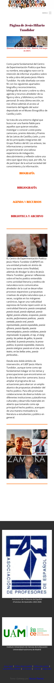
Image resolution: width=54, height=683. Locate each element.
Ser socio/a (26, 668)
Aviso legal (8, 666)
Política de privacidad (23, 666)
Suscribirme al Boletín (12, 668)
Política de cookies (41, 666)
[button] (19, 442)
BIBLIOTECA (19, 216)
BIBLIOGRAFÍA (27, 187)
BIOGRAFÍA (27, 173)
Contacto (37, 668)
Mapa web (47, 668)
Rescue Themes (36, 678)
